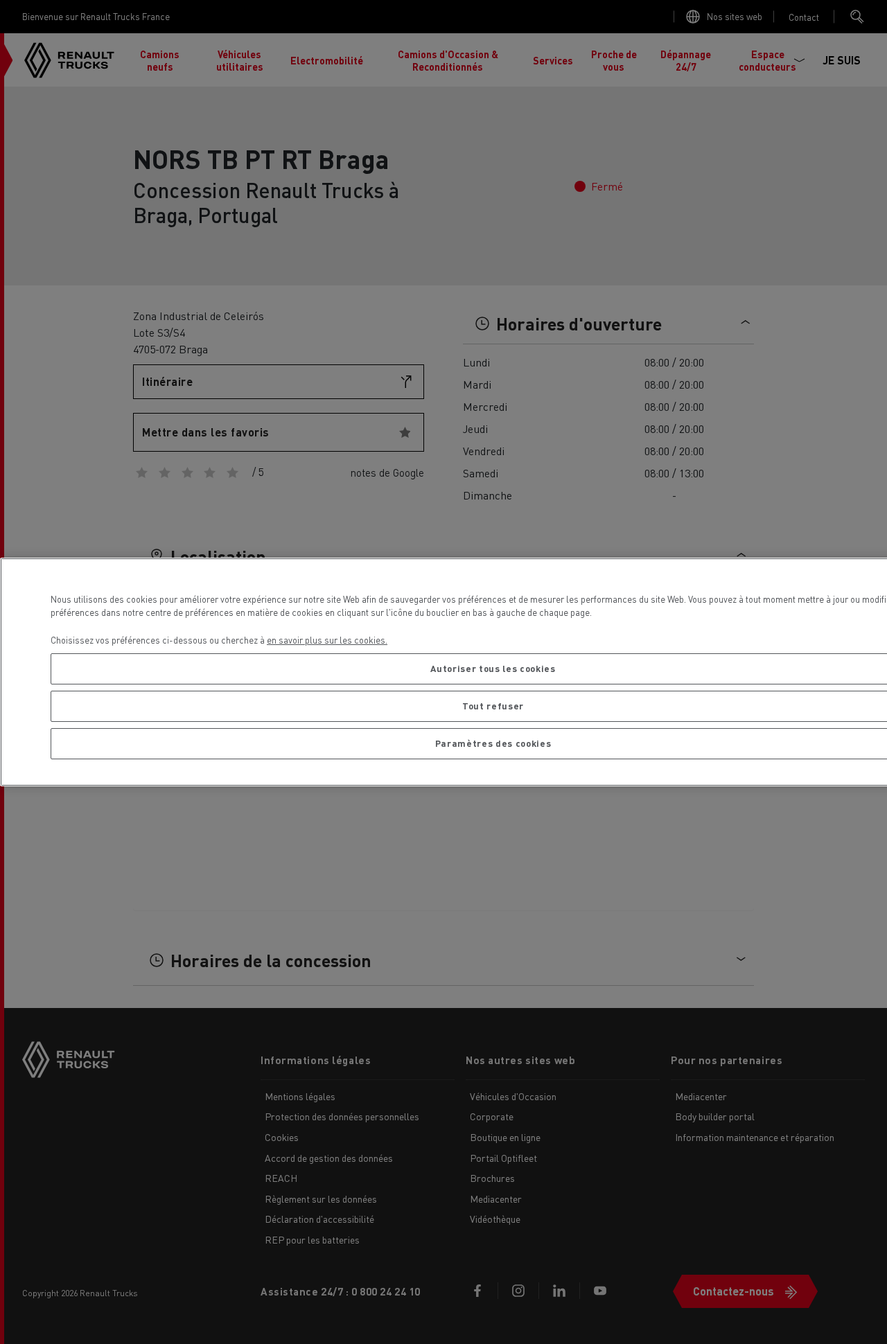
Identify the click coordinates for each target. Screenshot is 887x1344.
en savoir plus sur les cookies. (327, 640)
